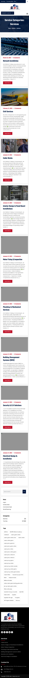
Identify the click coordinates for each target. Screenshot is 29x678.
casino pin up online (8, 563)
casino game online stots (10, 537)
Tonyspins (17, 597)
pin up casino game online (10, 586)
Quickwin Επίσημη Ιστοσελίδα (10, 592)
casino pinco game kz (9, 543)
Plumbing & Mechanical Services (12, 308)
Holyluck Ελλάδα (12, 577)
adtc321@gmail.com (8, 669)
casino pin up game (8, 560)
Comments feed (7, 507)
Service (13, 28)
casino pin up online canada (10, 566)
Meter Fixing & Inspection (12, 259)
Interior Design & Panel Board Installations (14, 207)
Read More (8, 82)
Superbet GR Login (8, 597)
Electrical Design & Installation (10, 457)
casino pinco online (8, 549)
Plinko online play (8, 589)
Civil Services (8, 111)
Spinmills (21, 592)
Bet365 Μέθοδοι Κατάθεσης (16, 532)
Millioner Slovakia (8, 580)
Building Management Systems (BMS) (11, 359)
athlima (6, 532)
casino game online (15, 534)
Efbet (5, 577)
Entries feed (6, 504)
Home (9, 28)
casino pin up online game (10, 569)
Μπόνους (18, 600)
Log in (4, 502)
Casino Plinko (7, 574)
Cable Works (8, 158)
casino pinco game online (10, 546)
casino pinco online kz (9, 557)
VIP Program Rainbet (9, 600)
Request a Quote (6, 13)
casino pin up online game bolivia (12, 572)
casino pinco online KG (9, 554)
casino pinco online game (10, 552)
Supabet (14, 594)
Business (5, 519)
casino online (21, 537)
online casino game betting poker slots (13, 583)
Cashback (6, 534)
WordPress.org (7, 509)
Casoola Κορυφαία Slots (17, 574)
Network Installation (10, 61)
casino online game (8, 540)
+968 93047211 (7, 671)
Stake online (7, 594)
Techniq (5, 521)
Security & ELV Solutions (12, 405)
